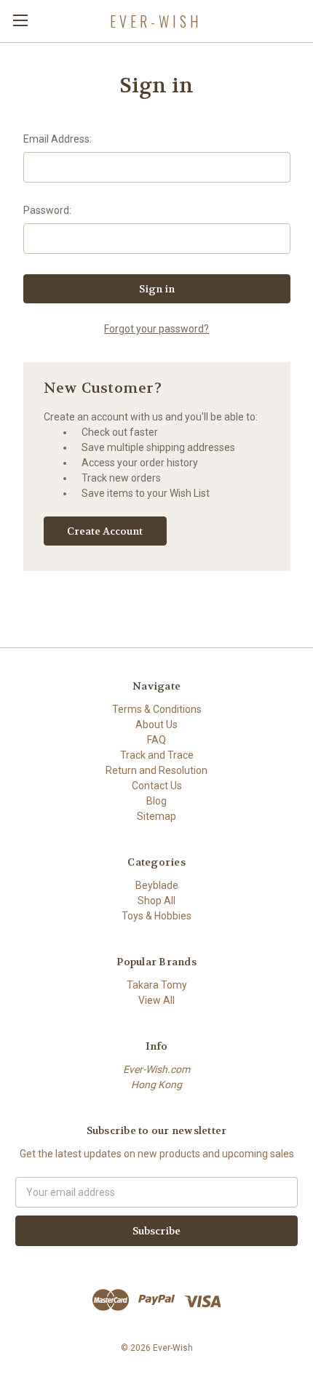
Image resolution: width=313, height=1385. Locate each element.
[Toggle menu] (20, 20)
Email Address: (57, 139)
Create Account (105, 531)
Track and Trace (157, 755)
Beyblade (156, 885)
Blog (156, 801)
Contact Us (157, 785)
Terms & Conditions (157, 709)
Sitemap (156, 816)
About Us (156, 724)
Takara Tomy (157, 985)
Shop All (156, 900)
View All (156, 1000)
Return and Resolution (156, 770)
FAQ (156, 740)
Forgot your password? (156, 329)
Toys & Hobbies (156, 916)
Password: (47, 210)
